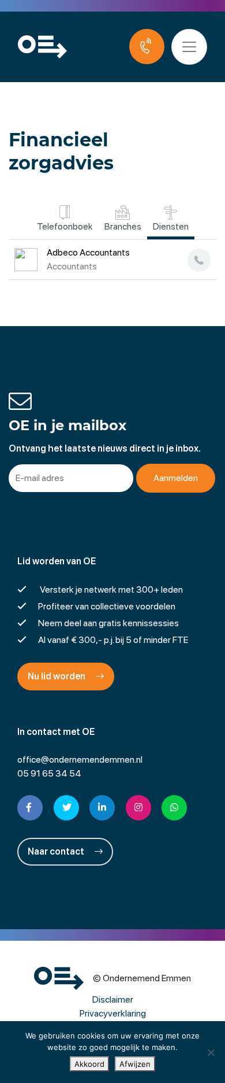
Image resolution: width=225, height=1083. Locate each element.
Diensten (171, 226)
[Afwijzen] (210, 1052)
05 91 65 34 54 (49, 773)
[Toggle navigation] (189, 47)
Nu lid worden (57, 676)
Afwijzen (135, 1064)
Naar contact (57, 851)
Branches (122, 226)
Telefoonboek (65, 226)
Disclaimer (112, 999)
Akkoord (89, 1064)
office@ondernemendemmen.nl (79, 759)
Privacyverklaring (113, 1013)
